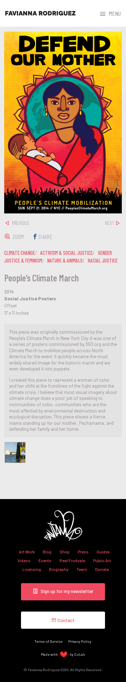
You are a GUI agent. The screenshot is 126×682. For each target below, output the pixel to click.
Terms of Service (49, 641)
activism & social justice (66, 253)
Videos (24, 560)
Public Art (102, 560)
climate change (19, 253)
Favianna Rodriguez (40, 13)
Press (83, 551)
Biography (59, 569)
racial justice (103, 260)
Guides (103, 551)
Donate (102, 569)
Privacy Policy (79, 641)
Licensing (31, 569)
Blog (47, 551)
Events (44, 560)
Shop (64, 551)
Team (82, 569)
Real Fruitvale (72, 560)
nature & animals (65, 260)
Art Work (27, 551)
